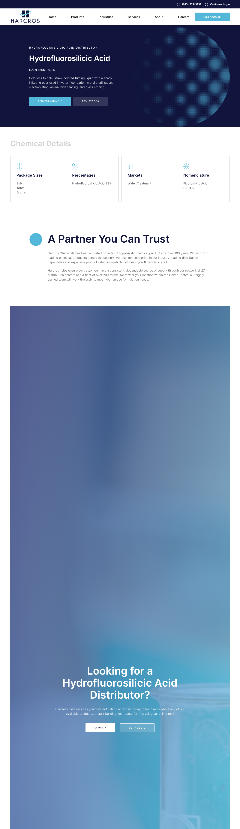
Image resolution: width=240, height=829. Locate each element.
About (159, 17)
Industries (106, 17)
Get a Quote (212, 16)
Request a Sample (50, 101)
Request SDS (90, 101)
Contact (100, 727)
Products (77, 17)
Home (52, 17)
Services (134, 17)
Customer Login (219, 4)
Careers (183, 17)
